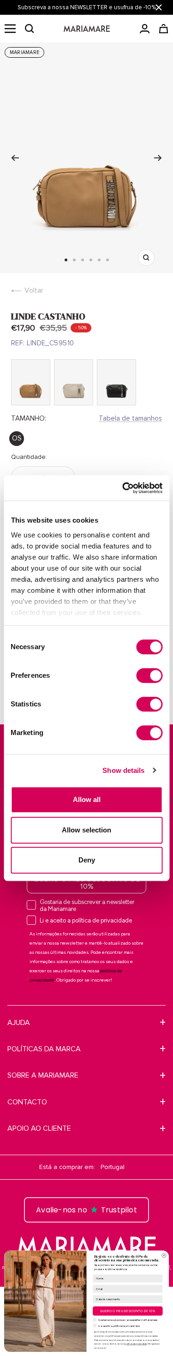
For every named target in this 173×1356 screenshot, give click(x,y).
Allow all (87, 799)
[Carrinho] (163, 28)
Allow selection (86, 830)
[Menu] (10, 28)
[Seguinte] (158, 158)
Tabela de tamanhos (130, 418)
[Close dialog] (163, 1255)
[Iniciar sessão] (144, 28)
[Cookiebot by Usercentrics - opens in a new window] (123, 488)
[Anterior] (15, 158)
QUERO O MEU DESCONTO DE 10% (86, 882)
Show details (123, 770)
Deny (86, 860)
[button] (29, 28)
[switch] (149, 675)
